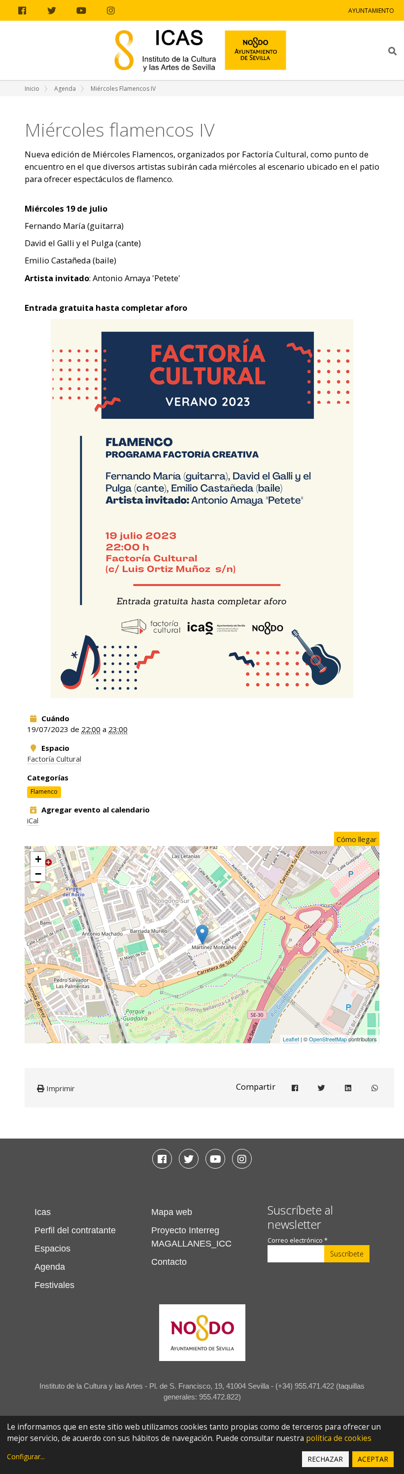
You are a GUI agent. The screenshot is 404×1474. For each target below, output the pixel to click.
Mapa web (171, 1212)
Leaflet (291, 1039)
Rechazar (325, 1459)
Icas (42, 1212)
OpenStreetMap (328, 1039)
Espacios (52, 1248)
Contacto (169, 1262)
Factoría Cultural (54, 759)
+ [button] (38, 859)
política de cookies (338, 1438)
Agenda (65, 88)
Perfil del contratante (75, 1230)
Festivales (54, 1285)
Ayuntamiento (371, 10)
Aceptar (373, 1459)
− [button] (38, 874)
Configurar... (26, 1456)
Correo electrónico (298, 1240)
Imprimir (59, 1088)
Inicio (32, 88)
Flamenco (44, 791)
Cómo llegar (357, 839)
